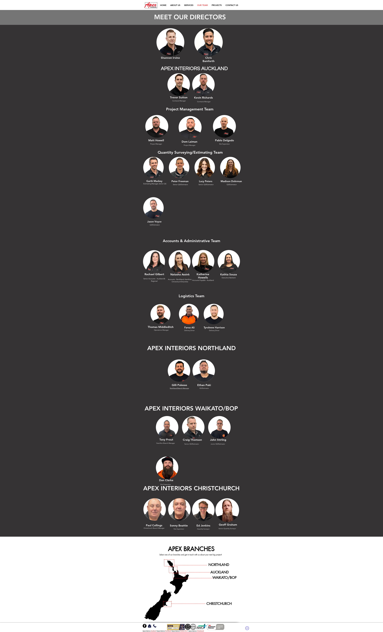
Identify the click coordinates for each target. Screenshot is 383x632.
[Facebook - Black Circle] (145, 626)
